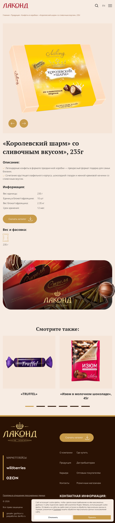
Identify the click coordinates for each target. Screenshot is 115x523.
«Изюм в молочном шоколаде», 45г (86, 396)
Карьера (64, 472)
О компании (66, 452)
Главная (6, 15)
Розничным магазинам (89, 483)
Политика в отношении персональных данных (24, 495)
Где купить (82, 452)
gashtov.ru (18, 513)
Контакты (64, 483)
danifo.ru (22, 516)
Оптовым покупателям (89, 472)
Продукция (15, 15)
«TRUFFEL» (29, 394)
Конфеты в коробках (29, 15)
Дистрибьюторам (86, 462)
